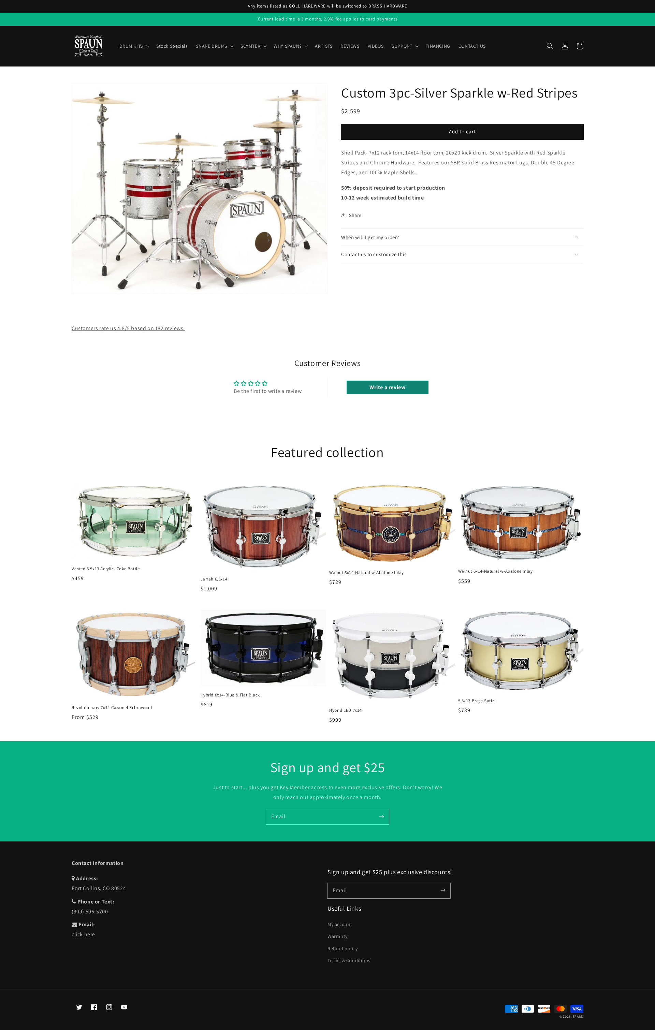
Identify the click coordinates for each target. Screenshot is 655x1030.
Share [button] (355, 215)
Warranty (338, 936)
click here (83, 934)
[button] (549, 46)
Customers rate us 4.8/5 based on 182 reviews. (128, 328)
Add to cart (462, 131)
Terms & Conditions (349, 960)
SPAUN (578, 1016)
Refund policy (343, 948)
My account (340, 924)
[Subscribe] (381, 816)
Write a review (387, 387)
